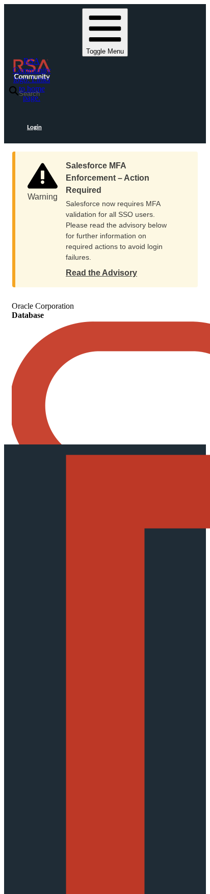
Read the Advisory (101, 272)
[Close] (180, 162)
